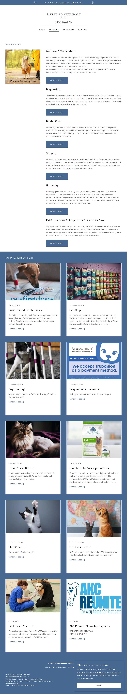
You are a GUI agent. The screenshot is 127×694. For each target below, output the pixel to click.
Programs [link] (68, 29)
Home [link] (42, 29)
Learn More (57, 80)
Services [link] (54, 29)
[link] (63, 22)
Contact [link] (83, 29)
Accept (99, 685)
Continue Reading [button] (16, 328)
